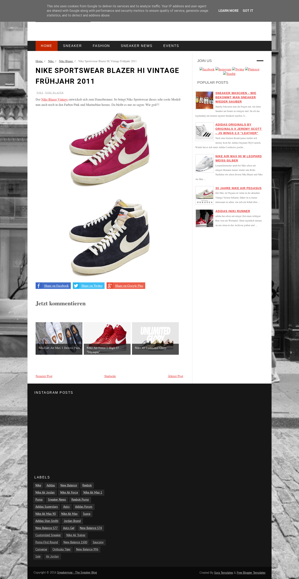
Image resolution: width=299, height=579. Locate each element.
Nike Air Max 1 (92, 492)
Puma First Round (46, 542)
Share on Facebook (56, 285)
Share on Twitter (92, 285)
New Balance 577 (46, 528)
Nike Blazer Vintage (54, 99)
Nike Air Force (69, 492)
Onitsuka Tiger (61, 549)
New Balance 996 (87, 549)
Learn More (228, 11)
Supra (86, 514)
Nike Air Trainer (75, 535)
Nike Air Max (69, 514)
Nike (40, 92)
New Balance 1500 (75, 542)
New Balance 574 (91, 528)
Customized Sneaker (48, 535)
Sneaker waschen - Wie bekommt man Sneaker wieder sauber (235, 97)
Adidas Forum (83, 506)
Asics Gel (68, 528)
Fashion (101, 46)
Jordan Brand (72, 521)
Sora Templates (223, 572)
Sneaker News (57, 499)
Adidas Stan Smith (46, 521)
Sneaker (72, 46)
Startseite (110, 376)
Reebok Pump (80, 499)
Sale (37, 556)
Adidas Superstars (46, 506)
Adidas (51, 485)
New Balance (68, 485)
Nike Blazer (54, 92)
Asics (66, 506)
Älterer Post (175, 376)
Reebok (87, 485)
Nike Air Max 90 (45, 514)
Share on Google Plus (129, 285)
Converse (41, 549)
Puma (39, 499)
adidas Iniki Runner (232, 211)
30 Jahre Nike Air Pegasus (238, 188)
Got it (248, 11)
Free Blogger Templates (251, 572)
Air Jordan (52, 556)
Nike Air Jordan (45, 492)
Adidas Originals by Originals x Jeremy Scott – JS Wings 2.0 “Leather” (238, 129)
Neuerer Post (44, 376)
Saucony (98, 542)
